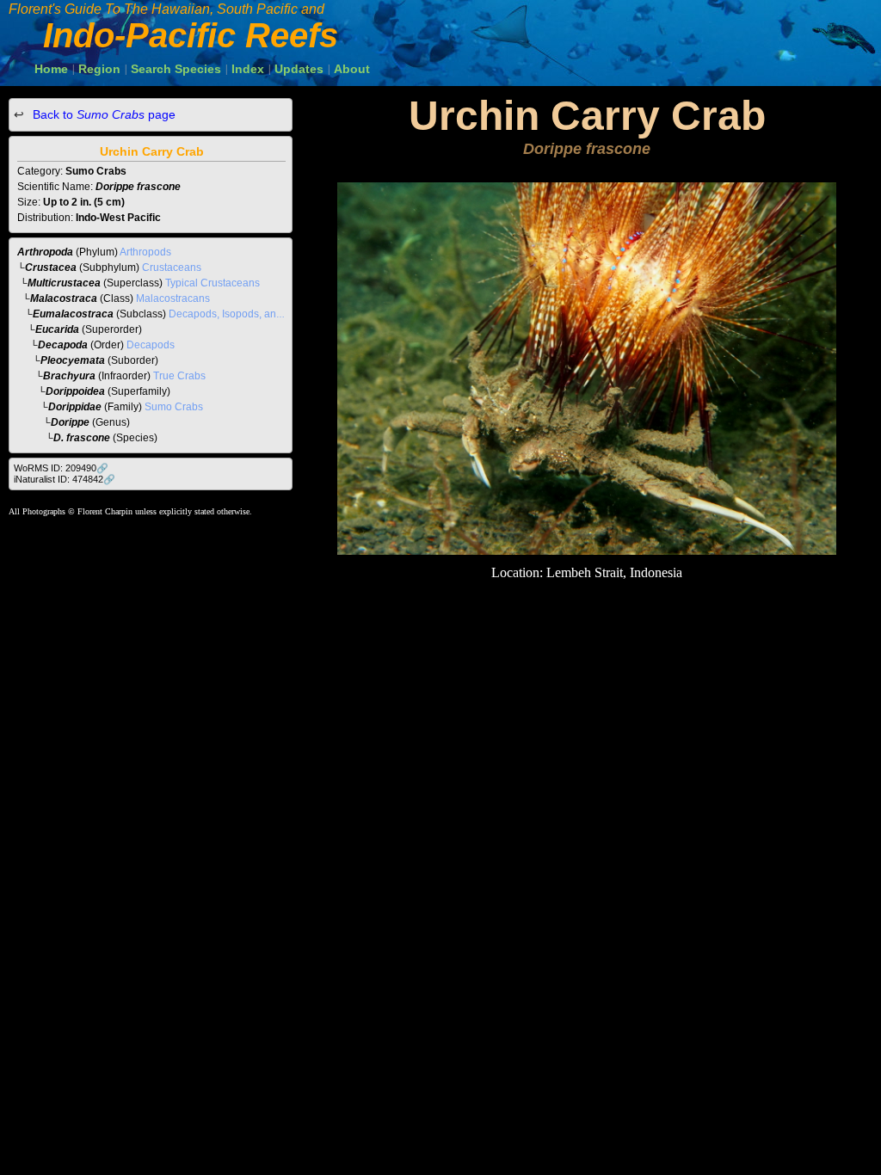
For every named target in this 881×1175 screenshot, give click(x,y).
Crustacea (51, 267)
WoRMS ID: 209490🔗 (61, 468)
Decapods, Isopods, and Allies (239, 314)
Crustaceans (171, 267)
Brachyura (69, 376)
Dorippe (70, 422)
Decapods (150, 345)
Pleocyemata (72, 360)
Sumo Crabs (174, 407)
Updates (298, 69)
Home (51, 69)
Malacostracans (173, 298)
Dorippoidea (75, 391)
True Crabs (179, 376)
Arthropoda (45, 252)
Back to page (102, 114)
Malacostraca (63, 298)
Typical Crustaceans (212, 283)
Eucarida (57, 329)
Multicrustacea (64, 283)
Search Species (176, 69)
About (352, 69)
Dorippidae (75, 407)
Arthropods (145, 252)
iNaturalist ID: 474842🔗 (64, 479)
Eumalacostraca (73, 314)
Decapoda (63, 345)
